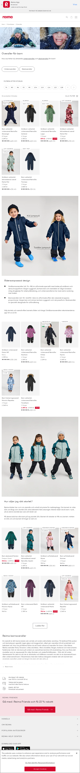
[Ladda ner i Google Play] (23, 749)
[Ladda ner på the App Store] (8, 749)
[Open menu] (76, 17)
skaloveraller (43, 59)
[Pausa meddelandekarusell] (75, 10)
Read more (9, 667)
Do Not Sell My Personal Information (40, 763)
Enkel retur (40, 11)
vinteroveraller (29, 59)
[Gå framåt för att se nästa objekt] (73, 87)
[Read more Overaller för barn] (40, 661)
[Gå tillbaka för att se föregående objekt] (67, 87)
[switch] (6, 87)
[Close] (76, 753)
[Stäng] (1, 5)
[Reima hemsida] (8, 17)
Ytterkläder (10, 24)
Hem (3, 24)
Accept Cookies (40, 769)
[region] (34, 87)
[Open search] (67, 17)
